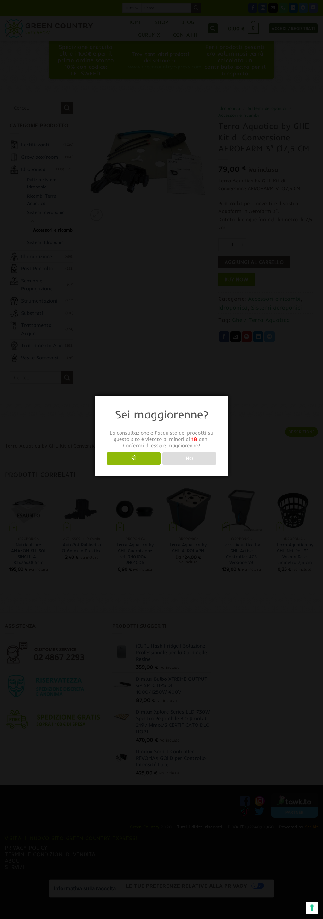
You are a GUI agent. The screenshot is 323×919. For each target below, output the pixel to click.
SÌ (133, 458)
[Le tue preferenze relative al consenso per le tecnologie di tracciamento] (312, 908)
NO (189, 458)
